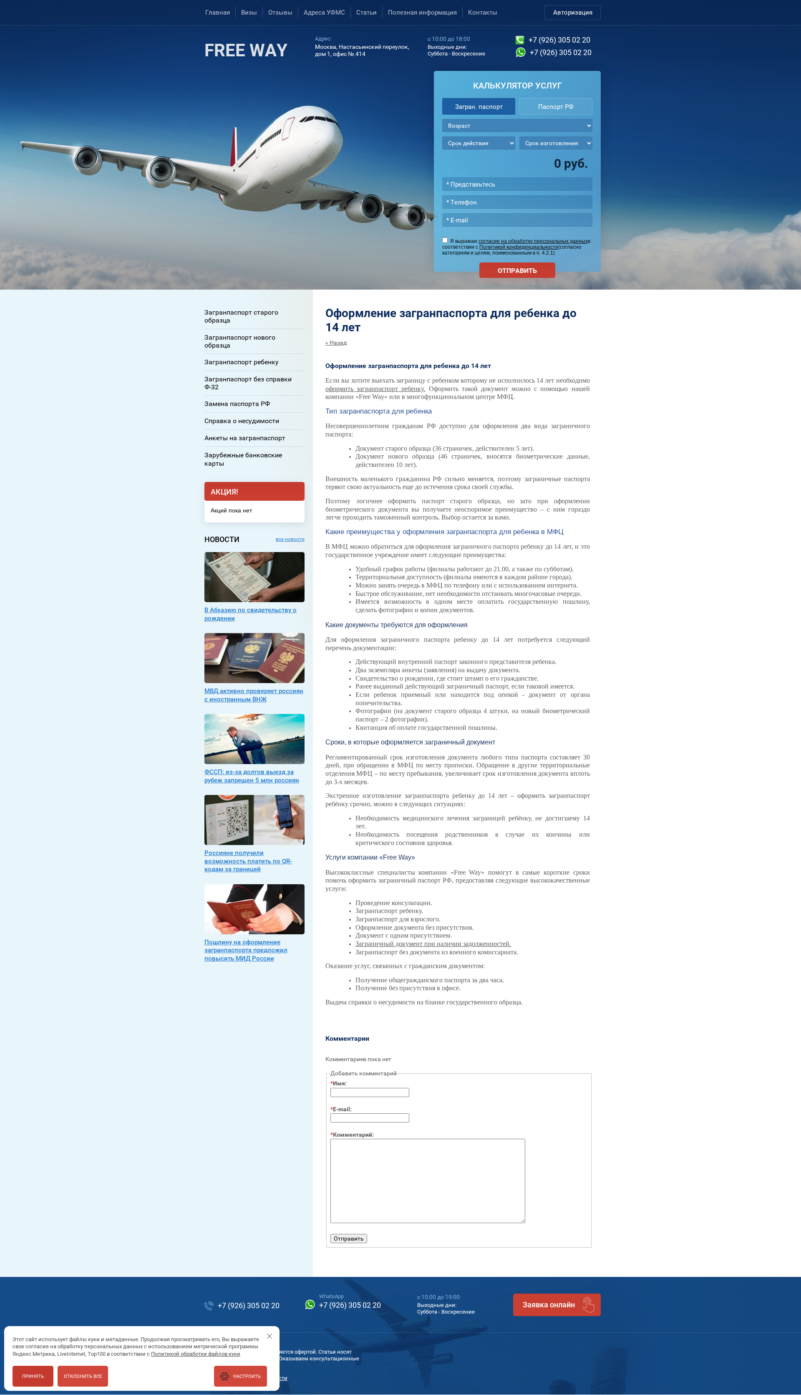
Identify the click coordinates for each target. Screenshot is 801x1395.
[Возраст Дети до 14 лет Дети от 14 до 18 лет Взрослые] (517, 125)
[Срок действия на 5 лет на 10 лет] (478, 143)
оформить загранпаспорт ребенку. (375, 388)
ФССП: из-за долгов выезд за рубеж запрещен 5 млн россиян (251, 776)
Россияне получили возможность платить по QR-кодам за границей (248, 861)
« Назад (336, 342)
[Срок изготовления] (555, 143)
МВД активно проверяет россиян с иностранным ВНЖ (253, 695)
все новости (290, 539)
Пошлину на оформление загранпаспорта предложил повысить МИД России (245, 950)
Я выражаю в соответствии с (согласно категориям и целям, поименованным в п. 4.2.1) (516, 247)
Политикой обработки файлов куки (195, 1354)
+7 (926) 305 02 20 (559, 39)
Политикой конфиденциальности (518, 247)
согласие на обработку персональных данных (533, 241)
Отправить (517, 271)
